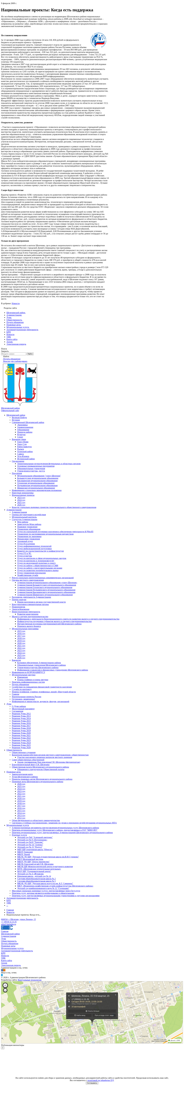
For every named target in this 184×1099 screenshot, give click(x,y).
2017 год (21, 636)
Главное (15, 694)
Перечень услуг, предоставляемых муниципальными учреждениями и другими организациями (56, 895)
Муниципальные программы (25, 628)
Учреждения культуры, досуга (31, 471)
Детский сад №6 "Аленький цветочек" (35, 837)
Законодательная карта (22, 774)
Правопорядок (18, 607)
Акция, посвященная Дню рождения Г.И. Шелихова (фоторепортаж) (48, 762)
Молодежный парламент (23, 709)
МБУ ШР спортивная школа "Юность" (35, 849)
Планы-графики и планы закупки (32, 679)
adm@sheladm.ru (8, 924)
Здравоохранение (25, 427)
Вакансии (16, 660)
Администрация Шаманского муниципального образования (45, 595)
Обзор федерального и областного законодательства (36, 820)
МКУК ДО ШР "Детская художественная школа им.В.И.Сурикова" (48, 857)
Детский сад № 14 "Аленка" (30, 844)
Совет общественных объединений (28, 760)
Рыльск (20, 449)
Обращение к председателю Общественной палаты (40, 769)
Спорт (20, 437)
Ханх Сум (22, 444)
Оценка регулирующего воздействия (29, 514)
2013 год (21, 815)
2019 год (21, 641)
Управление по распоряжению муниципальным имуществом (45, 534)
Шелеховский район (15, 415)
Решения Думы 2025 (21, 745)
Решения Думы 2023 (21, 740)
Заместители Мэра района (29, 524)
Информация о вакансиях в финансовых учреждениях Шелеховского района (52, 670)
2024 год (21, 500)
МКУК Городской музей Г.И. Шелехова (35, 864)
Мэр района (22, 522)
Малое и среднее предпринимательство (30, 616)
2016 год (21, 633)
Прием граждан (19, 599)
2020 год (21, 643)
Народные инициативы (23, 493)
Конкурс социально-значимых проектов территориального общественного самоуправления (54, 507)
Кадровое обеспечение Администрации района (39, 662)
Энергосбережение (20, 609)
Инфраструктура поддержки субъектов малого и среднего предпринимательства (54, 621)
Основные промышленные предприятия (35, 466)
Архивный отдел (25, 541)
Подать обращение (20, 684)
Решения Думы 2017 (21, 726)
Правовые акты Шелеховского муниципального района (37, 781)
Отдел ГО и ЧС (24, 553)
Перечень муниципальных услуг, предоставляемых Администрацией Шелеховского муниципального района (62, 832)
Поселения (17, 473)
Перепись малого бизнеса (29, 626)
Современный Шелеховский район (28, 422)
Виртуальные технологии (29, 980)
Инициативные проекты (23, 495)
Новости (16, 303)
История (16, 420)
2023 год (21, 497)
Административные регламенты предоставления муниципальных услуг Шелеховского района (55, 828)
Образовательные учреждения (31, 468)
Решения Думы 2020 (21, 733)
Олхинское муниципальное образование (36, 483)
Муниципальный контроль (24, 517)
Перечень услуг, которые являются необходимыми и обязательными (43, 893)
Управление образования (28, 529)
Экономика (22, 425)
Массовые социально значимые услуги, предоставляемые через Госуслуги (46, 891)
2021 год (21, 645)
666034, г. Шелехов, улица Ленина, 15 (18, 919)
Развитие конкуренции (27, 614)
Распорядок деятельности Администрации (31, 597)
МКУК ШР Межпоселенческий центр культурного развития (45, 866)
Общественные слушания (23, 752)
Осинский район (25, 451)
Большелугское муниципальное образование (37, 478)
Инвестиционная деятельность (26, 612)
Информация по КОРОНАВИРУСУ (28, 672)
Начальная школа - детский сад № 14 (34, 876)
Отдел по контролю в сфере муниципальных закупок (41, 558)
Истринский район (26, 459)
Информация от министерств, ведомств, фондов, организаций (40, 701)
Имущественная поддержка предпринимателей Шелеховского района (49, 624)
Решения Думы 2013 (21, 716)
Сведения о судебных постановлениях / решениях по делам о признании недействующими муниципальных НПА (64, 823)
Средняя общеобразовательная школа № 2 (36, 878)
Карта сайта (6, 960)
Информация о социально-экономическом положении (37, 490)
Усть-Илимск (23, 456)
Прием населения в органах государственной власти (41, 602)
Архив (4, 963)
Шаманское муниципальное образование (36, 488)
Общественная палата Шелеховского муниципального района (40, 767)
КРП (8, 900)
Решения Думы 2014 (21, 718)
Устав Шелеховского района (25, 777)
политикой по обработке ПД (100, 1080)
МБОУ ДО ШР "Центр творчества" (33, 861)
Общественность (14, 750)
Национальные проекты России (26, 696)
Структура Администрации (24, 519)
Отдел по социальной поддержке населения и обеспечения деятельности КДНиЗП (55, 531)
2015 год (21, 631)
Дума (8, 704)
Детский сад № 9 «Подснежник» (32, 840)
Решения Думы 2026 (21, 747)
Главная (4, 931)
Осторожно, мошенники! (23, 699)
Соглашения (17, 711)
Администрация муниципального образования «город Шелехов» (47, 582)
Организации (18, 461)
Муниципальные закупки (23, 675)
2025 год (21, 502)
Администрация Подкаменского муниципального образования (46, 590)
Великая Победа (19, 417)
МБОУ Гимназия (25, 852)
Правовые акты (13, 772)
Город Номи (22, 442)
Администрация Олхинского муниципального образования (44, 587)
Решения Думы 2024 (21, 743)
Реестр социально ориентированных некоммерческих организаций (43, 578)
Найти (30, 354)
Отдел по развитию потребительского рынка (37, 570)
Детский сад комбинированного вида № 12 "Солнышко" (43, 888)
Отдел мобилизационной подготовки (34, 548)
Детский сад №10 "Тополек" (30, 842)
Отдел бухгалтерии (26, 544)
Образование (23, 429)
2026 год (21, 505)
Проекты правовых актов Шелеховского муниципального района (42, 779)
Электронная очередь (11, 965)
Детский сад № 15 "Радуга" (29, 847)
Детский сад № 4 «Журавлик (30, 874)
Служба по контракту (22, 689)
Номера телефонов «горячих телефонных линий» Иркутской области (44, 692)
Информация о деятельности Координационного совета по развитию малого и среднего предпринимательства (68, 619)
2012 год (21, 818)
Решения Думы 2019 (21, 730)
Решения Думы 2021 (21, 735)
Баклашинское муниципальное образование (37, 480)
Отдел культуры (24, 556)
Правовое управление (27, 527)
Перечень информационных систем (28, 682)
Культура (21, 434)
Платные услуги (19, 835)
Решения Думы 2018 (21, 728)
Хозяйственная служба (27, 575)
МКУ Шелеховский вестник (30, 859)
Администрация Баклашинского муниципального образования (46, 592)
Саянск (20, 454)
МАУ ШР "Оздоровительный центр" (34, 871)
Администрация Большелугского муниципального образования (46, 585)
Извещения (22, 677)
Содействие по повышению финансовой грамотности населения (42, 687)
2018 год (21, 638)
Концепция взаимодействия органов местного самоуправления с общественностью (50, 755)
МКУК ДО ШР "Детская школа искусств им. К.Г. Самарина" (45, 883)
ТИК (8, 903)
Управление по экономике (29, 536)
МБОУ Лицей (23, 854)
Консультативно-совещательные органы (30, 604)
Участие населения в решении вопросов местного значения (44, 757)
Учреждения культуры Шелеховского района (37, 667)
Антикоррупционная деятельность (22, 898)
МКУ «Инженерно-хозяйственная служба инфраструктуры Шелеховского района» (55, 886)
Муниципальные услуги (17, 825)
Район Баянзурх (24, 446)
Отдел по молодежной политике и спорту (36, 563)
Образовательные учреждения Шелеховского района (41, 665)
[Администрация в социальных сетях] (2, 970)
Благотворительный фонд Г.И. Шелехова (30, 764)
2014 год (21, 813)
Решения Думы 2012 (21, 713)
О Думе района (19, 706)
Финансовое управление (28, 539)
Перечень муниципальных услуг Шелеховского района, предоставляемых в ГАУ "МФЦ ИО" (55, 830)
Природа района (24, 432)
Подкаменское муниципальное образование (37, 485)
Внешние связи (19, 439)
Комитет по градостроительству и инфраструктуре (40, 551)
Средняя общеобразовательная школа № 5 (36, 881)
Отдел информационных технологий (34, 546)
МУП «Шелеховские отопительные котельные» (39, 869)
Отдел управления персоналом (31, 573)
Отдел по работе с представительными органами (39, 568)
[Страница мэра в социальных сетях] (2, 975)
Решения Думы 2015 (21, 721)
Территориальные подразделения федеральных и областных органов (49, 463)
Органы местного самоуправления (28, 580)
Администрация (13, 510)
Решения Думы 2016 (21, 723)
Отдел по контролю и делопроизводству (35, 561)
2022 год (21, 648)
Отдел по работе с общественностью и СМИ (37, 565)
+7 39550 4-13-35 (9, 922)
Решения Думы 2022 (21, 738)
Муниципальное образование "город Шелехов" (39, 476)
